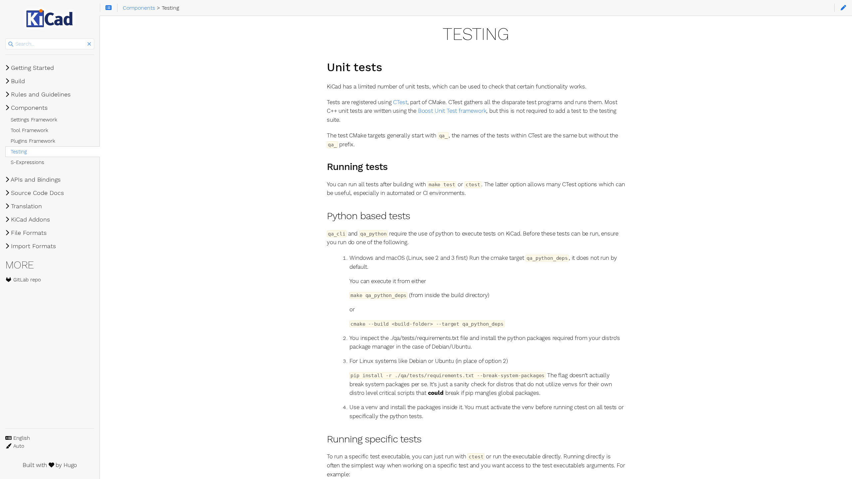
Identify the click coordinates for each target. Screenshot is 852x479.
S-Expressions (27, 162)
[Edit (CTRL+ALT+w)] (843, 8)
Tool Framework (29, 130)
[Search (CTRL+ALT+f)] (10, 44)
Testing (19, 152)
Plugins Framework (33, 141)
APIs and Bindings (35, 179)
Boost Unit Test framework (452, 110)
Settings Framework (34, 120)
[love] (51, 465)
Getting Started (31, 68)
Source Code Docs (36, 193)
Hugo (70, 465)
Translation (25, 206)
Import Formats (32, 246)
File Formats (28, 233)
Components (28, 107)
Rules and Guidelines (40, 94)
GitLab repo (26, 280)
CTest (400, 102)
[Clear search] (89, 44)
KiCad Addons (29, 219)
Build (17, 81)
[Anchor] (390, 66)
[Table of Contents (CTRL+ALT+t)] (108, 8)
